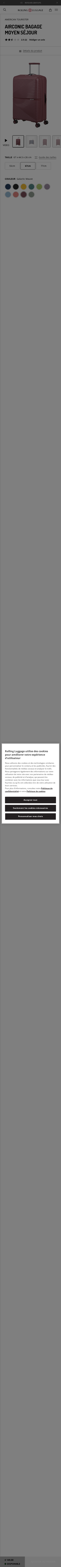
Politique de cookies (36, 791)
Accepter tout (30, 800)
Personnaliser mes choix (30, 816)
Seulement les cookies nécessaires (30, 808)
